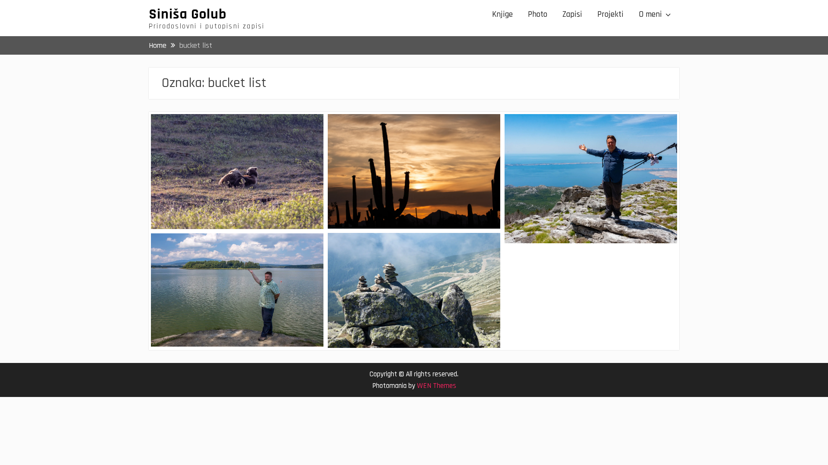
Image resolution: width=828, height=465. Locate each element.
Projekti (610, 14)
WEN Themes (436, 386)
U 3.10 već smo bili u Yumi (381, 127)
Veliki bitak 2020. (367, 246)
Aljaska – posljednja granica (208, 127)
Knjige (502, 14)
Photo (537, 14)
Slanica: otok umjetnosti (202, 247)
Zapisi (572, 14)
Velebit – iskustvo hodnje (557, 127)
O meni (650, 14)
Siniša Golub (187, 14)
